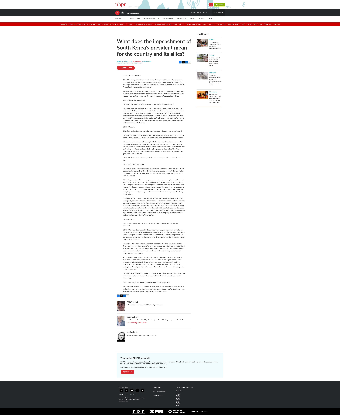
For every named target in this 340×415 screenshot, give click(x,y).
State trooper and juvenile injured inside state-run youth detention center (214, 61)
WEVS (178, 405)
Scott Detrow (136, 61)
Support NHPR (127, 372)
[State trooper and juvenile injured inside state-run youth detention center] (202, 58)
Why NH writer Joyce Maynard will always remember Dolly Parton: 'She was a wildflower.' (215, 98)
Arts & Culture (213, 92)
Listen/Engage (168, 18)
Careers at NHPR (157, 395)
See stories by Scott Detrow (137, 323)
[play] (117, 13)
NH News (211, 39)
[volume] (122, 13)
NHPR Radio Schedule (159, 391)
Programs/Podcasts (151, 18)
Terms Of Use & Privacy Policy (184, 387)
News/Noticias (120, 18)
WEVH (178, 398)
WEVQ (178, 404)
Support (220, 5)
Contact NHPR (157, 387)
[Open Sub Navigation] (127, 18)
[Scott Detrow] (121, 321)
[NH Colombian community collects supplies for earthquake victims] (202, 43)
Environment (212, 72)
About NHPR (181, 18)
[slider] (125, 13)
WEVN (178, 401)
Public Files (179, 391)
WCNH (178, 394)
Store (211, 18)
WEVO (178, 402)
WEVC (178, 395)
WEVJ (178, 400)
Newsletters (135, 18)
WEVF (178, 397)
